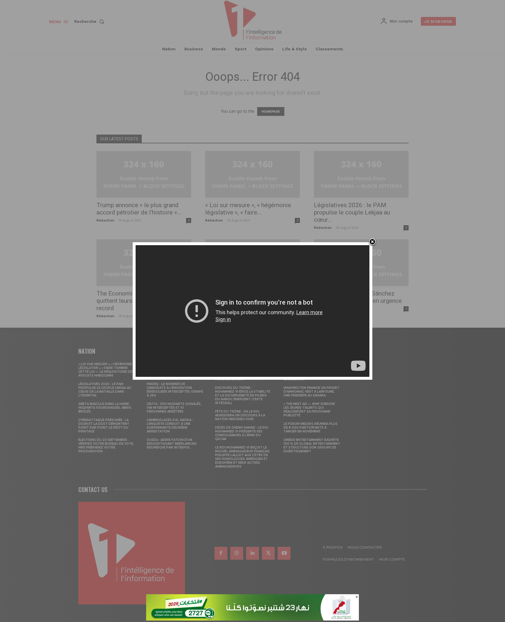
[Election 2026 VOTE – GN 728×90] (252, 618)
